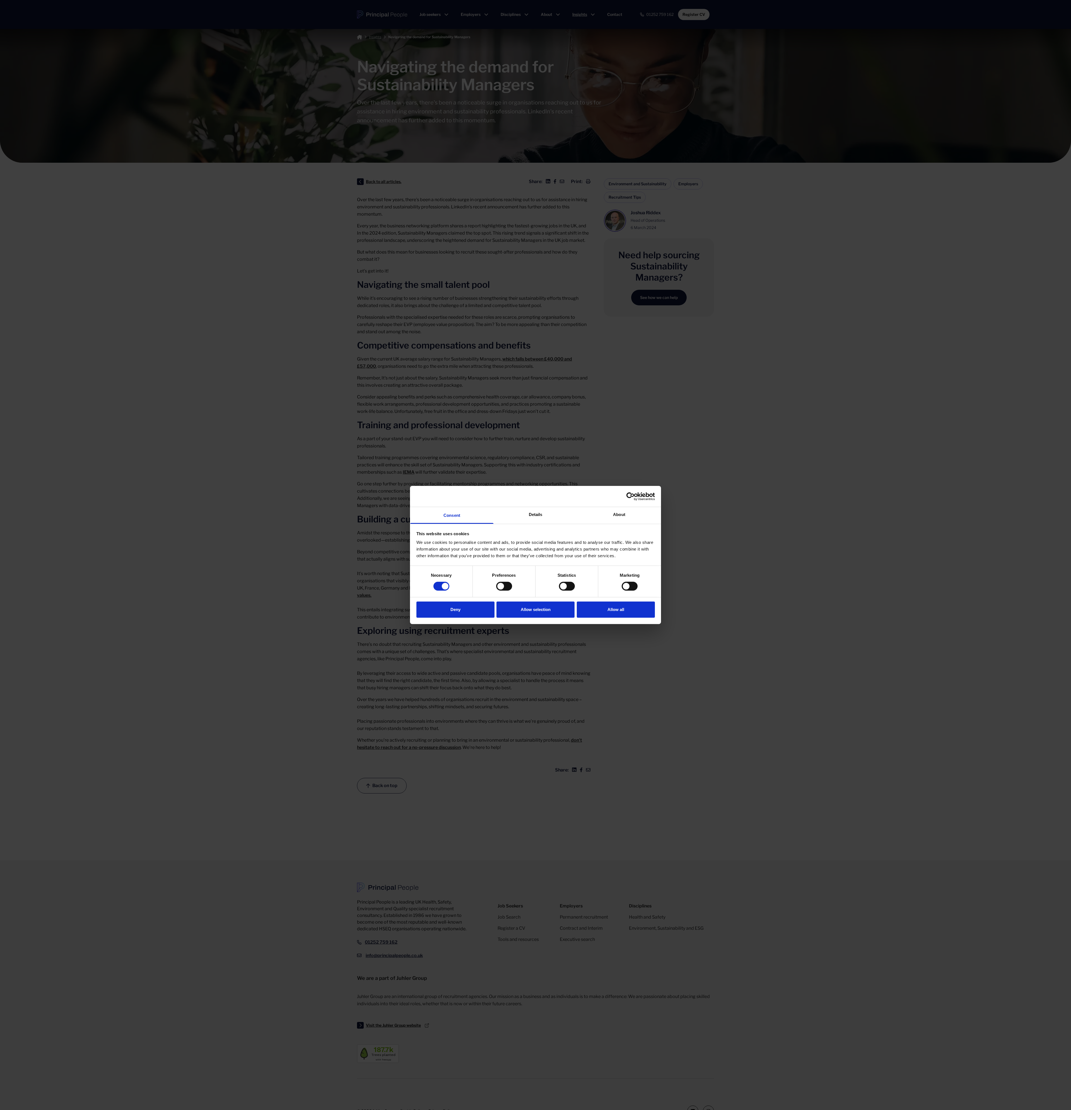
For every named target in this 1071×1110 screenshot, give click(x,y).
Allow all (615, 609)
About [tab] (619, 514)
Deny (455, 609)
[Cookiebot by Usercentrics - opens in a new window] (630, 496)
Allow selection (536, 609)
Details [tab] (535, 514)
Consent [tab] (451, 515)
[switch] (504, 586)
